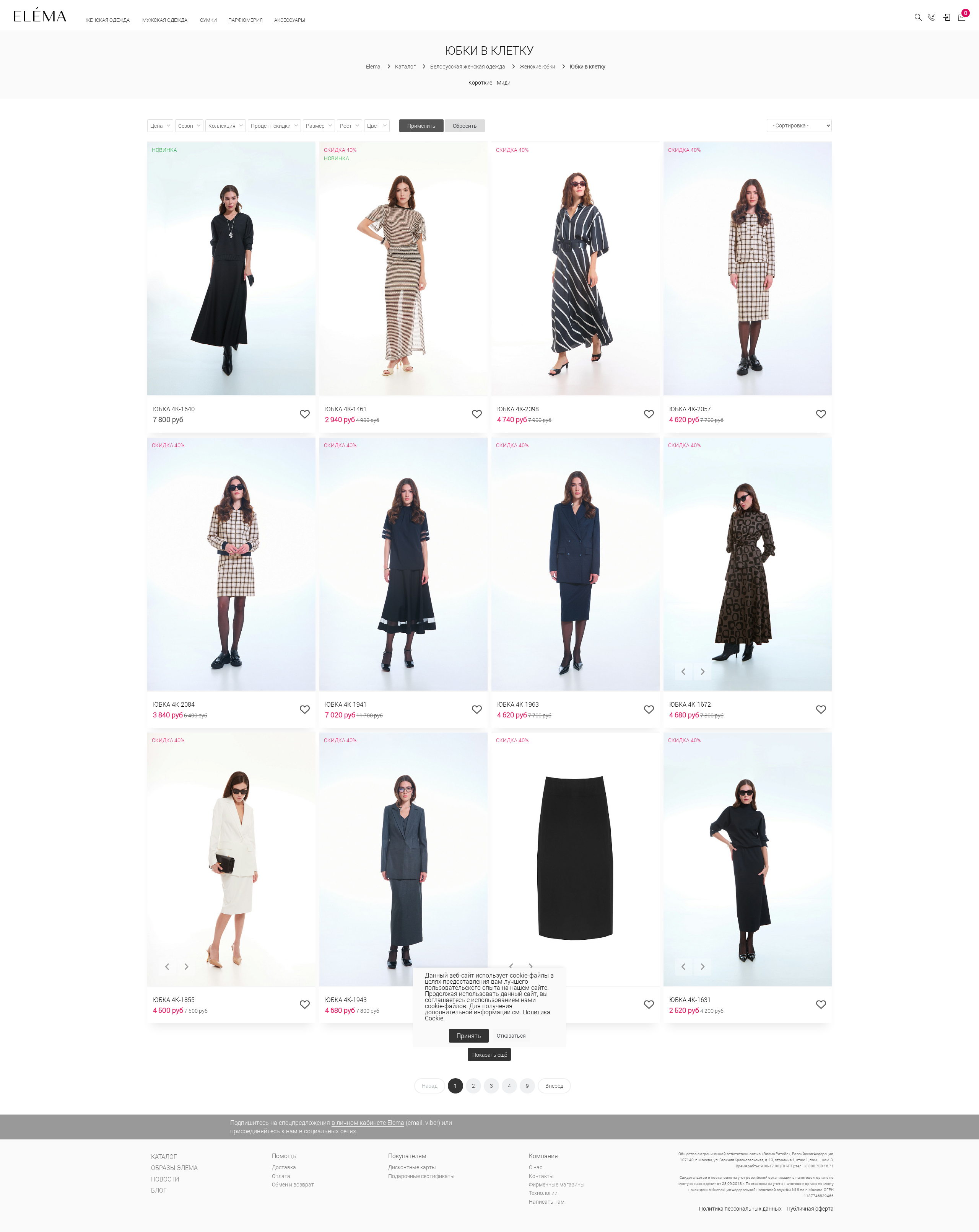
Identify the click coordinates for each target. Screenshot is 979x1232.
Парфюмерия (245, 19)
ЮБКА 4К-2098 (518, 409)
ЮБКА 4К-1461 (346, 409)
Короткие (480, 82)
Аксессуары (290, 19)
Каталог (164, 1156)
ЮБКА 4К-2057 (690, 409)
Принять (469, 1036)
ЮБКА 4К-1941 (346, 704)
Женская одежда (108, 19)
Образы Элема (174, 1168)
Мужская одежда (165, 19)
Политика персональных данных (740, 1208)
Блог (159, 1190)
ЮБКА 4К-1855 (174, 1000)
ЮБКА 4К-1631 (690, 1000)
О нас (535, 1167)
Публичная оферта (810, 1208)
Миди (504, 82)
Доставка (284, 1167)
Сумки (208, 19)
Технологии (543, 1192)
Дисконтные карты (412, 1167)
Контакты (541, 1176)
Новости (165, 1179)
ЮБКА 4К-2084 (174, 704)
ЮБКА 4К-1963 (518, 704)
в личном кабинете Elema (368, 1122)
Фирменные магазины (557, 1184)
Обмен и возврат (293, 1184)
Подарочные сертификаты (421, 1176)
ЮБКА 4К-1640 (174, 409)
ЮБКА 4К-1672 (690, 704)
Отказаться (511, 1035)
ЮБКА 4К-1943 (346, 1000)
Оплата (281, 1176)
